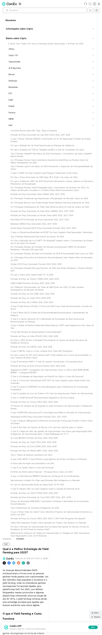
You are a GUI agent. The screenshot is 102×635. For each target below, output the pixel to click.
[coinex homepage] (10, 4)
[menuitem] (50, 44)
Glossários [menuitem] (10, 20)
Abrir (93, 627)
